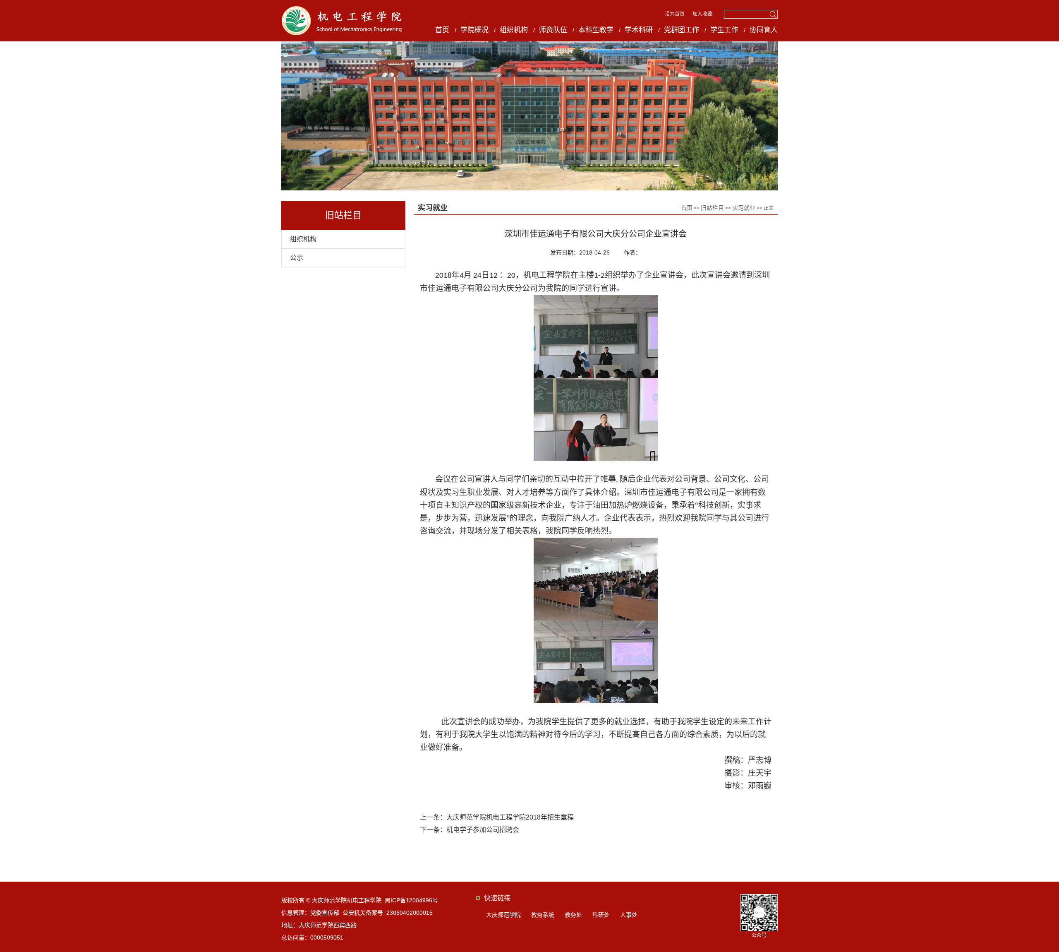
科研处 (601, 914)
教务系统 (542, 914)
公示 (296, 257)
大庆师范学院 (503, 914)
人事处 (628, 914)
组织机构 (514, 30)
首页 (442, 30)
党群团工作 (681, 30)
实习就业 (743, 207)
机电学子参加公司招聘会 (482, 829)
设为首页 (675, 14)
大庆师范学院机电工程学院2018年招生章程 (510, 817)
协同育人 (764, 30)
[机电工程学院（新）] (342, 9)
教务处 (573, 914)
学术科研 (639, 30)
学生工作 (724, 30)
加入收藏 (702, 14)
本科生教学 (595, 30)
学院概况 (474, 30)
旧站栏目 (712, 207)
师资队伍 (553, 30)
